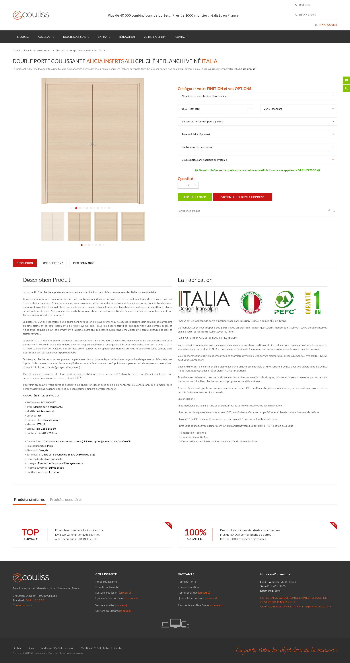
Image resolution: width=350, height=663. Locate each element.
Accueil (16, 50)
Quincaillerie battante (197, 598)
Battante (104, 36)
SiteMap (17, 648)
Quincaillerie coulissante (116, 598)
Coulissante (46, 36)
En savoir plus (247, 68)
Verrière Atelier (154, 36)
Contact (181, 36)
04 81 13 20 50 (35, 600)
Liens (31, 648)
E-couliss (23, 36)
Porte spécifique (194, 592)
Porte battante (187, 581)
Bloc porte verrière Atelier (194, 605)
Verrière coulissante (107, 610)
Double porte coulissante (38, 50)
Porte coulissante (106, 581)
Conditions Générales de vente (57, 648)
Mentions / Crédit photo (95, 648)
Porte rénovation (188, 587)
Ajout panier (194, 197)
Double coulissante (76, 36)
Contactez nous (22, 605)
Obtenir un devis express (243, 197)
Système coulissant (113, 592)
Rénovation (127, 36)
